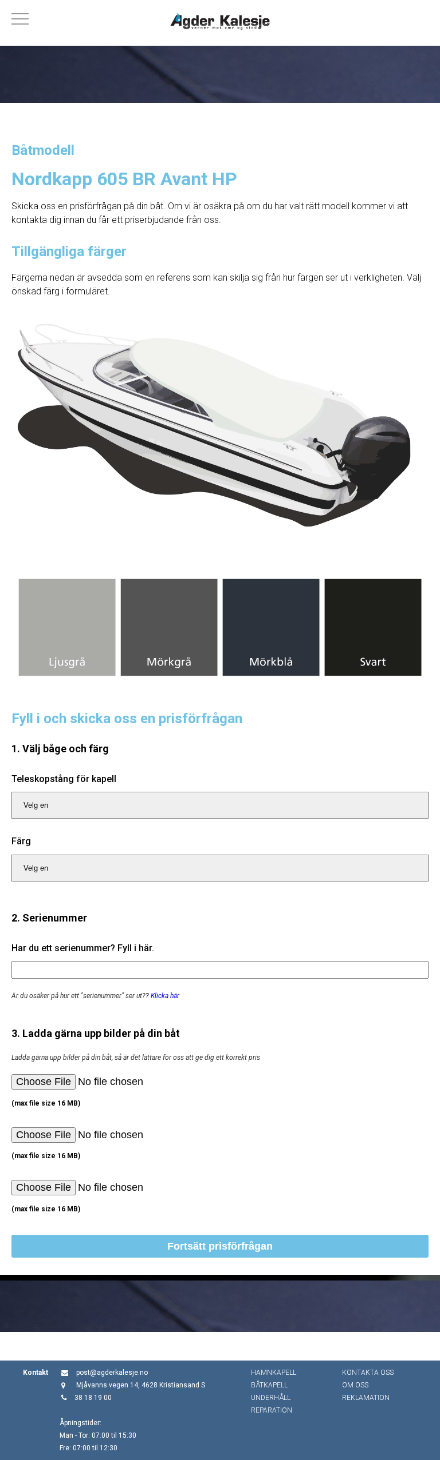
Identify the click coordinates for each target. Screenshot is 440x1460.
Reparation (271, 1410)
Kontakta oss (368, 1373)
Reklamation (366, 1398)
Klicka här (165, 996)
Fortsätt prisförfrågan (220, 1246)
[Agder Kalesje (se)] (219, 23)
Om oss (355, 1385)
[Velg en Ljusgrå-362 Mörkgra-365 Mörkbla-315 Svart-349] (220, 868)
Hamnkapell (273, 1373)
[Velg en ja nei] (220, 805)
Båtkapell (269, 1385)
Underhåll (270, 1398)
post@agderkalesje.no (112, 1373)
